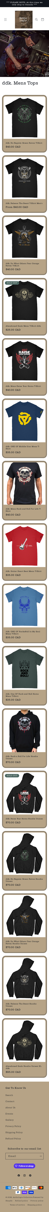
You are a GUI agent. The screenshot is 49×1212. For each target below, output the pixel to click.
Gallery (9, 1120)
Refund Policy (13, 1138)
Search (9, 1095)
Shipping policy (34, 1205)
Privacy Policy (13, 1126)
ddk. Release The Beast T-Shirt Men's (24, 203)
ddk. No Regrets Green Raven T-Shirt (24, 143)
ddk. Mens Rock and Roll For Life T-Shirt (23, 510)
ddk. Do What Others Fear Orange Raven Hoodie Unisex (22, 942)
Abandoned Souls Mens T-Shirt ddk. (23, 326)
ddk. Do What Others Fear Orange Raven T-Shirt (22, 264)
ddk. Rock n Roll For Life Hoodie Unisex (22, 757)
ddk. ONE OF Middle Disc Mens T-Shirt (23, 447)
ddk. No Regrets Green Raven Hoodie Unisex (24, 880)
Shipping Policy (14, 1132)
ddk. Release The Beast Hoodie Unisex (21, 1005)
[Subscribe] (40, 1156)
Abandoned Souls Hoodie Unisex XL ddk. (23, 1067)
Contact (9, 1101)
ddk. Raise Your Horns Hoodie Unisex (24, 819)
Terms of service (17, 1205)
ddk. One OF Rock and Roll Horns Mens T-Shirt (22, 695)
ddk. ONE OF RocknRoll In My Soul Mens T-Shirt (23, 633)
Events (9, 1114)
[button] (5, 19)
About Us (10, 1107)
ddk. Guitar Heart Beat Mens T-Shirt (24, 571)
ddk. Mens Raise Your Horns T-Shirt (23, 386)
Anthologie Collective (23, 1197)
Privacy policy (36, 1201)
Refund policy (21, 1201)
